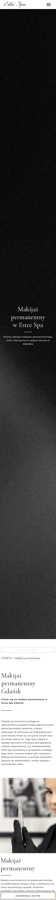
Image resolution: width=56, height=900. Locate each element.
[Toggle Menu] (48, 4)
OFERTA (6, 658)
